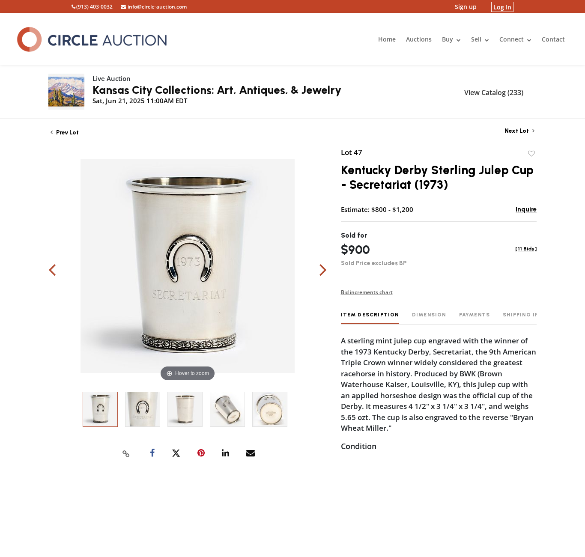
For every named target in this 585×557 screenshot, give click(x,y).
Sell (477, 39)
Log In (502, 7)
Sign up (466, 7)
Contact (553, 39)
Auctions (419, 39)
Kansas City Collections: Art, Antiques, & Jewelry (217, 90)
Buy (448, 39)
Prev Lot (67, 132)
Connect (512, 39)
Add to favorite (531, 153)
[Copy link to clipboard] (126, 453)
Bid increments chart (367, 292)
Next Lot (517, 130)
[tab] (370, 318)
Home (387, 39)
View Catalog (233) (493, 92)
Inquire (526, 209)
